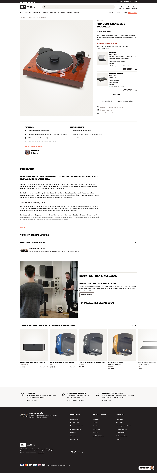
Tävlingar (95, 432)
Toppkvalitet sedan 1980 (96, 294)
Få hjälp (77, 251)
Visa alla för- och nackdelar (33, 147)
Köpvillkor (73, 436)
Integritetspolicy (74, 439)
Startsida (23, 17)
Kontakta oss (74, 419)
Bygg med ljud (127, 1)
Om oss (95, 422)
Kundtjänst (120, 1)
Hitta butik (96, 419)
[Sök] (44, 7)
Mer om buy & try (106, 400)
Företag (135, 1)
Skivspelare (30, 17)
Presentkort (119, 419)
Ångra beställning (75, 429)
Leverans (73, 432)
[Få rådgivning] (152, 468)
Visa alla (116, 94)
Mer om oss (41, 453)
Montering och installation (123, 426)
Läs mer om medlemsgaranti (75, 400)
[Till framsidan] (27, 7)
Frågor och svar (74, 422)
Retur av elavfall (120, 432)
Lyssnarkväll (96, 429)
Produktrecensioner (121, 436)
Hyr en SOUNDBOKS (121, 429)
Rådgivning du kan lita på (97, 286)
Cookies (118, 439)
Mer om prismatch (32, 400)
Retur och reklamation (76, 426)
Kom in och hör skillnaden (98, 279)
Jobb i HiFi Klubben (98, 436)
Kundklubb (96, 426)
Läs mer (44, 1)
